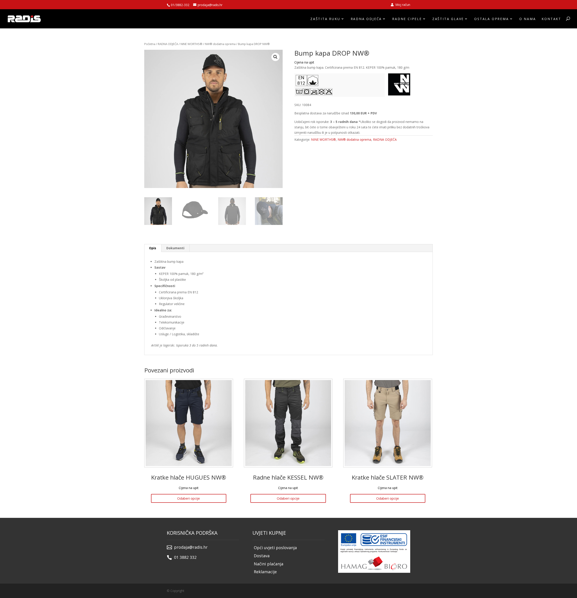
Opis (152, 248)
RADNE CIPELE (407, 19)
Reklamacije (265, 571)
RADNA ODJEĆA (366, 19)
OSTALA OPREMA (491, 19)
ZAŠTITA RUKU (325, 19)
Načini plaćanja (268, 563)
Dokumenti (175, 248)
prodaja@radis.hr (191, 547)
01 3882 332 (185, 557)
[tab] (152, 248)
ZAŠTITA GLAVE (448, 19)
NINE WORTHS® (191, 44)
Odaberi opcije (188, 498)
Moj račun (402, 5)
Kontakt (551, 19)
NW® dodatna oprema (220, 44)
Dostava (262, 555)
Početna (149, 44)
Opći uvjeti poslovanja (275, 547)
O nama (527, 19)
